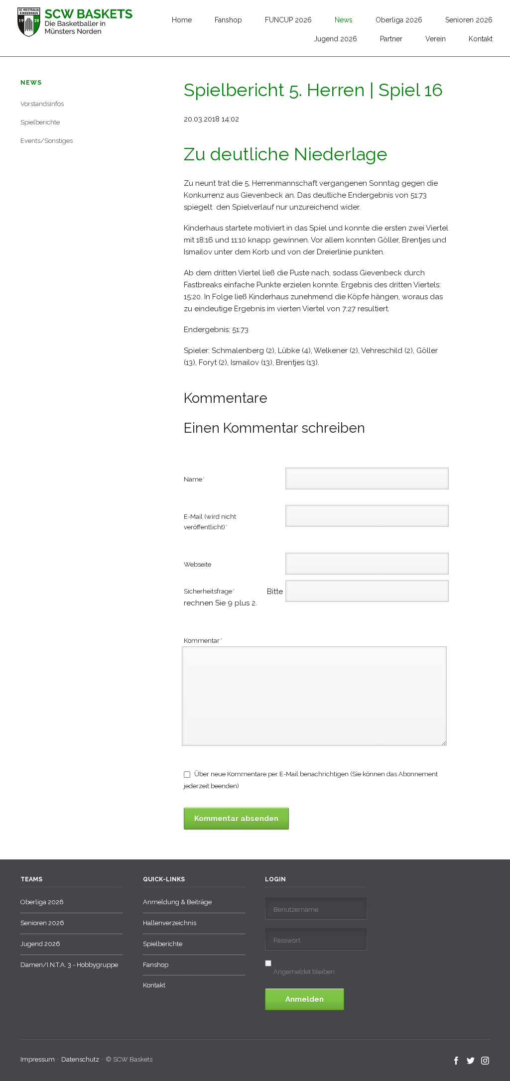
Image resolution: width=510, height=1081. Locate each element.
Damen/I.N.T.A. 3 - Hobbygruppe (69, 964)
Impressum (37, 1059)
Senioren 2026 (469, 20)
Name (199, 479)
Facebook (456, 1061)
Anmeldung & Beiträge (177, 902)
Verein (435, 39)
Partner (391, 39)
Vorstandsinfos (42, 104)
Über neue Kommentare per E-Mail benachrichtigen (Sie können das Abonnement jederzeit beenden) (311, 780)
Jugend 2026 (335, 39)
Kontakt (481, 39)
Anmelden (304, 999)
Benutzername (295, 909)
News (344, 20)
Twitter (471, 1061)
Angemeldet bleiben (304, 971)
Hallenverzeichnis (169, 923)
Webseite (197, 564)
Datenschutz (80, 1059)
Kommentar (203, 640)
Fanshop (228, 20)
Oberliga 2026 (399, 20)
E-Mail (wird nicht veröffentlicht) (210, 521)
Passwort (286, 940)
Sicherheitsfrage (222, 592)
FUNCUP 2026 (288, 20)
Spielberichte (40, 122)
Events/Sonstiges (46, 140)
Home (182, 20)
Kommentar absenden (236, 818)
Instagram (485, 1061)
